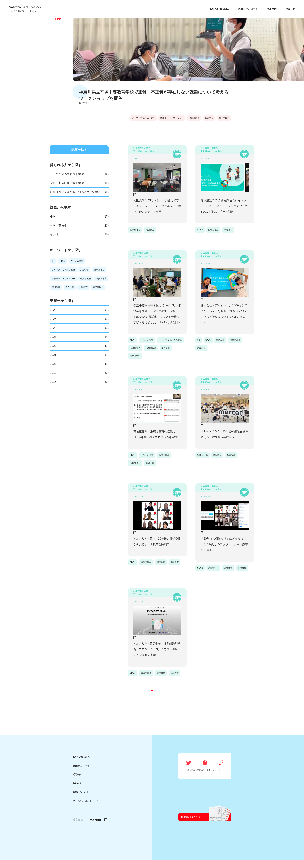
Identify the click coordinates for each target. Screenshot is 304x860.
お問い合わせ (79, 792)
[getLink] (221, 763)
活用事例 (77, 774)
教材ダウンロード (81, 766)
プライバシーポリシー (83, 801)
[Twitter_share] (188, 763)
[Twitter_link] (98, 819)
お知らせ (77, 783)
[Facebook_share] (205, 763)
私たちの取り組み (81, 757)
